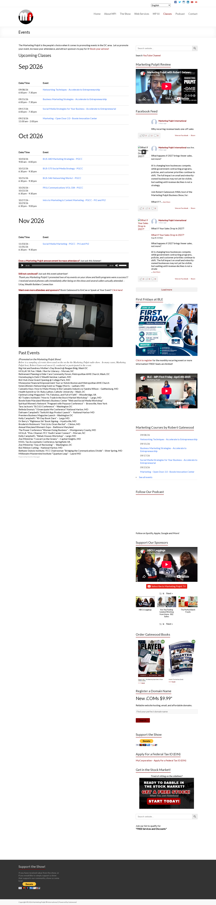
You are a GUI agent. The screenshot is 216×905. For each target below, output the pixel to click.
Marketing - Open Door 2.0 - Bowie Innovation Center (70, 118)
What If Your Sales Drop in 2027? (167, 234)
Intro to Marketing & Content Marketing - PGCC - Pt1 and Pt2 (74, 200)
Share (193, 135)
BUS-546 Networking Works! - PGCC (62, 178)
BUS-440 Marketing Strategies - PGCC (62, 158)
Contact (192, 13)
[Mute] (116, 265)
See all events (145, 477)
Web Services (141, 13)
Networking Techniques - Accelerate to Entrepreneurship (71, 89)
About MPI (110, 13)
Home (97, 13)
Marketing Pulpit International (172, 121)
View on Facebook (182, 135)
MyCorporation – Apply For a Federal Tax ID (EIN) (161, 760)
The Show (125, 13)
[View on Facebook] (143, 224)
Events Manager (34, 457)
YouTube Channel (152, 55)
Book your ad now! (99, 48)
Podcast (180, 13)
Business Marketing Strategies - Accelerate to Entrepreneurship (75, 99)
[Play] (22, 265)
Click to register (144, 360)
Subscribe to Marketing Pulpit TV (168, 586)
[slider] (123, 265)
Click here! (117, 290)
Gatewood (72, 902)
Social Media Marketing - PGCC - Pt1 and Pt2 (66, 243)
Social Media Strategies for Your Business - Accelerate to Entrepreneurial (79, 108)
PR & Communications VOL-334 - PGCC (63, 187)
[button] (169, 593)
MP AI (156, 13)
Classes (167, 13)
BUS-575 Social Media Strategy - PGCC (63, 168)
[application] (74, 265)
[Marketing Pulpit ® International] (26, 10)
